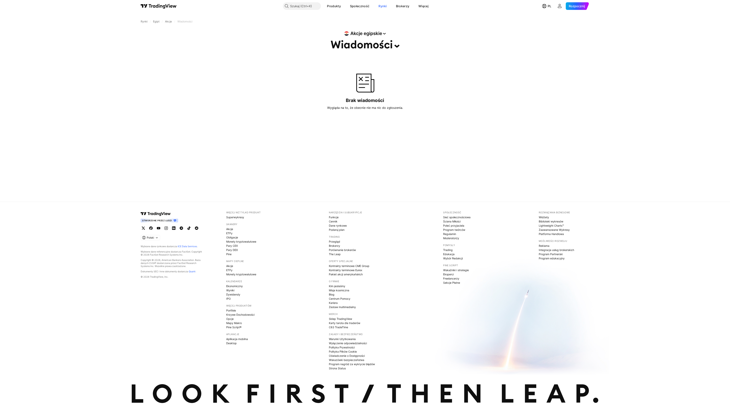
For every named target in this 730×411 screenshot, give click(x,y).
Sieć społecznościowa (457, 217)
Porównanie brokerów (342, 250)
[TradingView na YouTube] (158, 228)
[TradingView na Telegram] (181, 228)
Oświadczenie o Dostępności (347, 355)
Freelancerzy (451, 278)
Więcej (423, 6)
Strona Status (337, 368)
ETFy (229, 233)
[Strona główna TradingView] (159, 6)
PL (549, 6)
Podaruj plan (336, 229)
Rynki (382, 6)
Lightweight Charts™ (551, 225)
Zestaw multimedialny (342, 307)
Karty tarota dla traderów (344, 323)
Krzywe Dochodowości (240, 314)
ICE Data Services (187, 246)
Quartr (192, 271)
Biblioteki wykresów (551, 221)
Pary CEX (232, 245)
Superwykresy (235, 217)
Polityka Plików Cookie (343, 351)
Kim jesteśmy (337, 286)
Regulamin (449, 234)
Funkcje (334, 217)
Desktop (231, 343)
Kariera (333, 302)
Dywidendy (233, 294)
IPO (228, 298)
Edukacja (449, 254)
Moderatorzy (451, 238)
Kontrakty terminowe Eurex (345, 270)
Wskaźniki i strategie (456, 270)
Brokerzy (402, 6)
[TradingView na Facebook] (151, 228)
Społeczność (359, 6)
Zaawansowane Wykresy (554, 229)
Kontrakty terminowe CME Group (349, 266)
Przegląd (334, 241)
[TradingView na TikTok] (189, 228)
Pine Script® (233, 327)
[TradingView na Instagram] (166, 228)
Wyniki (230, 290)
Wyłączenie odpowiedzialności (348, 343)
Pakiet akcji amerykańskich (346, 274)
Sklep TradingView (340, 318)
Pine (229, 254)
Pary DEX (232, 250)
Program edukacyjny (552, 258)
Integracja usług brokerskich (556, 250)
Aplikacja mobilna (237, 339)
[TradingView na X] (143, 228)
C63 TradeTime (338, 327)
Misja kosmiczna (339, 290)
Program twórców (454, 229)
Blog (331, 294)
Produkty (334, 6)
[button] (343, 6)
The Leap (335, 254)
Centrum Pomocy (339, 298)
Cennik (333, 221)
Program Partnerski (551, 254)
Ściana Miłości (452, 221)
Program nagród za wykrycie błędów (352, 364)
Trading (448, 250)
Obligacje (232, 237)
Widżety (544, 217)
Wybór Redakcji (453, 258)
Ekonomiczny (234, 286)
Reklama (544, 245)
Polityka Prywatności (342, 347)
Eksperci (448, 274)
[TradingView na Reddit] (196, 228)
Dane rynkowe (338, 225)
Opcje (230, 318)
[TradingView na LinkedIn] (173, 228)
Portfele (231, 310)
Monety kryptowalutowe (241, 241)
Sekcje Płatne (451, 282)
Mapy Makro (234, 323)
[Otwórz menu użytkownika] (559, 6)
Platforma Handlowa (551, 234)
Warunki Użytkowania (342, 339)
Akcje (229, 229)
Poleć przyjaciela (453, 225)
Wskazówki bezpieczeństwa (346, 360)
